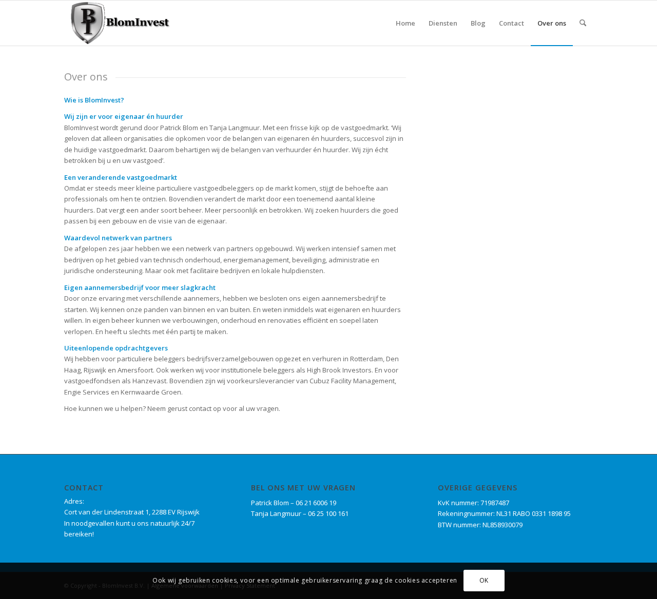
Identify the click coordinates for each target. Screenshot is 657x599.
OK (484, 580)
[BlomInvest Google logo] (118, 23)
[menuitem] (405, 23)
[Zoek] (583, 23)
